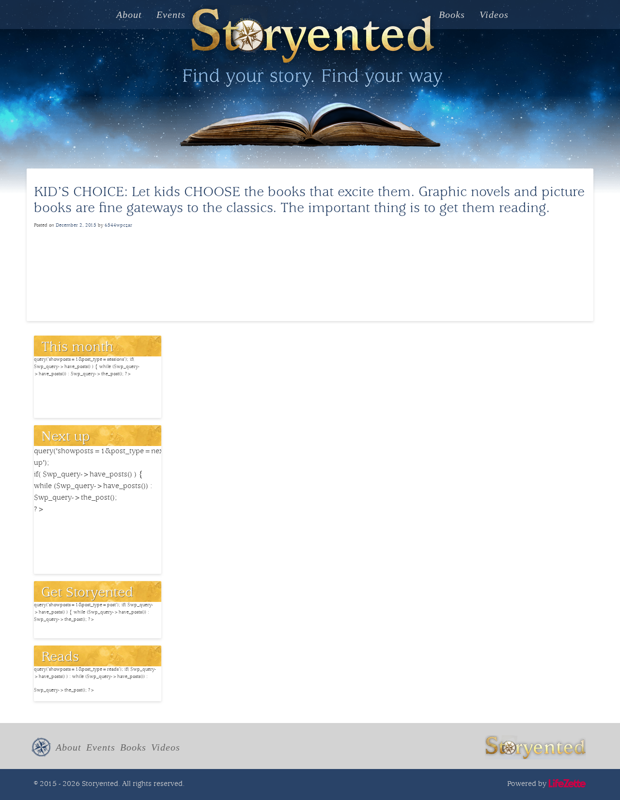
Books (452, 14)
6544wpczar (118, 225)
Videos (494, 14)
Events (171, 14)
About (129, 14)
